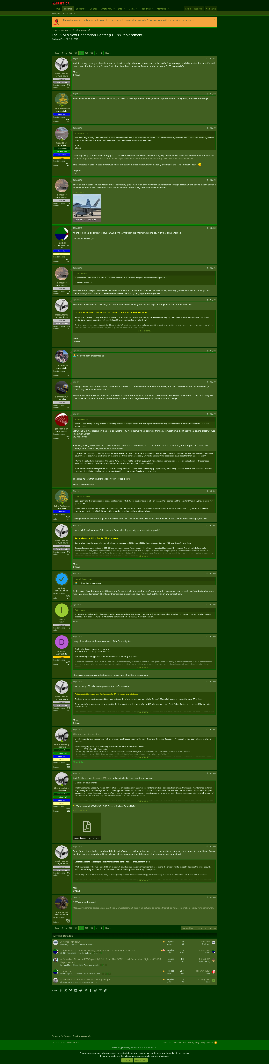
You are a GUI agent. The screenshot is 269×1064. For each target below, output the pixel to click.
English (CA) (74, 1042)
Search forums (69, 13)
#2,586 (213, 268)
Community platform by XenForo (134, 1048)
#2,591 (213, 491)
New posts (56, 13)
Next (107, 53)
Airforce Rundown (70, 941)
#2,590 (213, 414)
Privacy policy (193, 1042)
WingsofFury (59, 39)
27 (97, 953)
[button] (114, 8)
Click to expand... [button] (144, 330)
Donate (93, 8)
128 (70, 53)
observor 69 (65, 982)
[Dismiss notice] (214, 20)
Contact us (166, 1042)
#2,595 (213, 636)
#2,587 (213, 300)
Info (120, 8)
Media (131, 8)
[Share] (207, 58)
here (128, 478)
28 (100, 953)
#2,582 (213, 93)
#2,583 (213, 128)
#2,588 (213, 350)
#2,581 (213, 58)
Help (203, 1042)
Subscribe (80, 8)
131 (86, 53)
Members (161, 8)
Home (57, 8)
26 (94, 953)
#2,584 (213, 180)
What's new (106, 8)
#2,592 (213, 525)
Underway (64, 944)
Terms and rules (179, 1042)
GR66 (208, 973)
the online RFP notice (102, 778)
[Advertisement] (84, 46)
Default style (59, 1042)
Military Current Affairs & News (88, 974)
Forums (68, 8)
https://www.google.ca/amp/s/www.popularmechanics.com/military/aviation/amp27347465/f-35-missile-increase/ (138, 158)
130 (81, 53)
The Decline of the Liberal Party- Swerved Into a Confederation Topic (98, 950)
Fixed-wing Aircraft (91, 965)
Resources (146, 8)
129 (75, 53)
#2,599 (213, 846)
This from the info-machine (86, 734)
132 (91, 53)
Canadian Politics (84, 953)
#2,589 (213, 382)
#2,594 (213, 604)
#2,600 (213, 897)
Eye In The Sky (204, 961)
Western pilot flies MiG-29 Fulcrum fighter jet (85, 979)
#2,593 (213, 573)
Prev (57, 53)
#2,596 (213, 681)
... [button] (66, 53)
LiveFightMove (66, 965)
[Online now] (61, 105)
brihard (207, 982)
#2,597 (213, 729)
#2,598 (213, 773)
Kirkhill (63, 953)
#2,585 (213, 228)
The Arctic (65, 971)
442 (100, 53)
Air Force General (86, 944)
